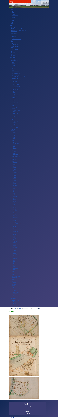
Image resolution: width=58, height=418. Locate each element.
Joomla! (1, 417)
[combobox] (33, 308)
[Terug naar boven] (57, 417)
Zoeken (39, 308)
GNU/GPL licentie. (12, 417)
